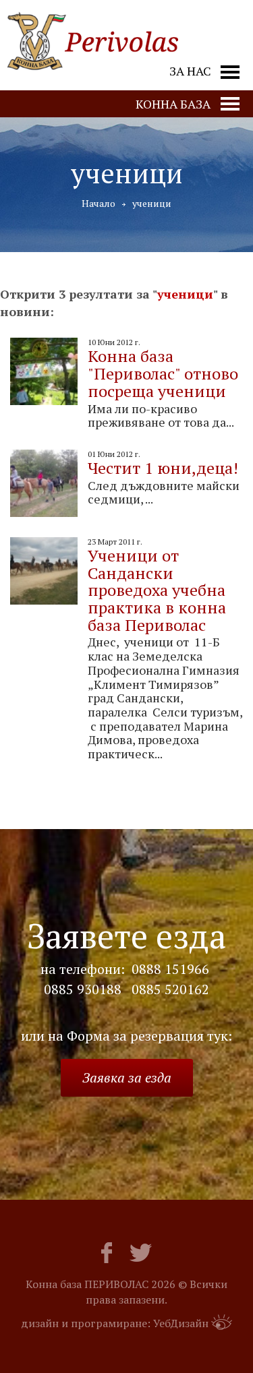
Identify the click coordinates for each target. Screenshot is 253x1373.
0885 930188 (82, 989)
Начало (98, 203)
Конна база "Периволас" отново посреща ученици (163, 373)
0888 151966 (170, 969)
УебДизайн (180, 1323)
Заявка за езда (126, 1077)
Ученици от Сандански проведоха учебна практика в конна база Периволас (157, 590)
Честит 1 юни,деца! (163, 468)
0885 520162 (170, 989)
